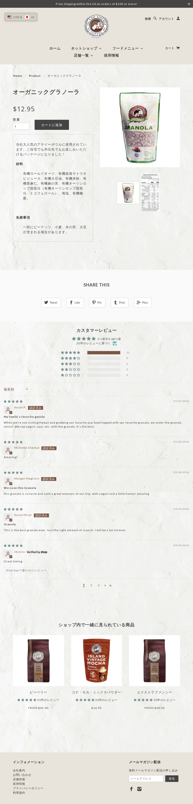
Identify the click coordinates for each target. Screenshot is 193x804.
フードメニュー (126, 48)
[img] (13, 401)
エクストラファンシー (154, 692)
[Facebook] (131, 789)
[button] (71, 353)
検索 (148, 18)
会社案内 (19, 770)
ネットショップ (85, 48)
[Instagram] (139, 789)
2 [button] (91, 585)
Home (17, 75)
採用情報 (111, 55)
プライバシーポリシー (28, 788)
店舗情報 (19, 779)
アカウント (166, 18)
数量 (16, 119)
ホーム (55, 48)
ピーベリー (38, 692)
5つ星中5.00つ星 (109, 339)
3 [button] (99, 585)
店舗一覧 (82, 55)
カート (170, 48)
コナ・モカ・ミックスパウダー (96, 692)
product (35, 75)
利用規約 (19, 792)
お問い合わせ (22, 775)
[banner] (96, 26)
